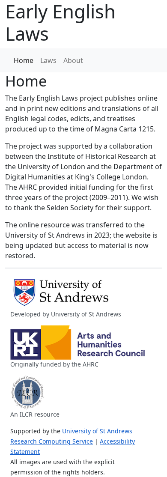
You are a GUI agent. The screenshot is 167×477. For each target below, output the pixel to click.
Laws (48, 60)
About (73, 60)
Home (23, 60)
